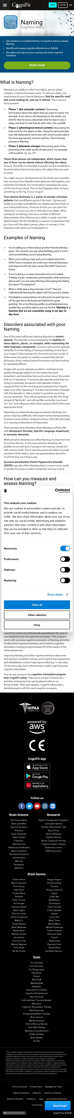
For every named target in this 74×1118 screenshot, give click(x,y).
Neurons (19, 830)
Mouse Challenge (54, 927)
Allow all (37, 604)
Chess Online (19, 879)
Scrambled (19, 937)
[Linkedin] (52, 806)
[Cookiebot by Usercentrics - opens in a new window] (55, 491)
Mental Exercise (36, 1021)
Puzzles (54, 886)
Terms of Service (19, 1087)
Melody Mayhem (19, 944)
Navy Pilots (53, 830)
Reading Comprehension (37, 1031)
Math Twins (54, 920)
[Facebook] (21, 806)
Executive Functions (19, 854)
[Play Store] (37, 776)
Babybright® (37, 983)
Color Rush (19, 948)
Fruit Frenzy (19, 886)
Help (41, 1099)
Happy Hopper (54, 879)
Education (36, 973)
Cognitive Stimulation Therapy (36, 1007)
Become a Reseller (15, 1099)
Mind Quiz (36, 1004)
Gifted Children (36, 1034)
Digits (54, 893)
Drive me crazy (19, 914)
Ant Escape (18, 903)
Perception (19, 865)
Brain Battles (36, 1038)
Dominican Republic (15, 1113)
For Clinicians (36, 966)
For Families (37, 963)
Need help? (60, 1105)
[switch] (65, 559)
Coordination (19, 858)
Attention (18, 868)
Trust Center (37, 1105)
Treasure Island (19, 907)
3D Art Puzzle (18, 951)
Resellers (36, 987)
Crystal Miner (19, 893)
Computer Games (53, 824)
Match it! (19, 920)
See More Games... (54, 951)
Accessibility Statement (56, 1099)
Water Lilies (54, 941)
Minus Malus (54, 924)
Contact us (31, 1099)
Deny (37, 624)
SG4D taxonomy (53, 851)
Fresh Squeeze (54, 910)
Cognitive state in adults (53, 844)
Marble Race (19, 931)
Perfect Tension (54, 931)
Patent (36, 976)
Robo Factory (18, 900)
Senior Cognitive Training (53, 841)
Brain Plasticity (19, 834)
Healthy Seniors (53, 837)
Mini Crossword (18, 883)
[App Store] (37, 767)
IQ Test (36, 1041)
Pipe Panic (19, 890)
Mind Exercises (36, 1010)
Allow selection (37, 614)
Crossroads (54, 903)
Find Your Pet (18, 941)
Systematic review (53, 847)
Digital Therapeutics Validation (53, 820)
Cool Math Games (36, 1027)
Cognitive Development (36, 993)
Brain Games (36, 1017)
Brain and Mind (19, 824)
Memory (19, 861)
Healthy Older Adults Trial (53, 827)
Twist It (54, 937)
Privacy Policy (36, 1087)
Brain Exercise (36, 997)
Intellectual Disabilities (19, 847)
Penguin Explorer (54, 890)
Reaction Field (54, 944)
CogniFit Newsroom (21, 1093)
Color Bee (54, 897)
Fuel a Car (54, 917)
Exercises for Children (36, 990)
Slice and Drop (54, 934)
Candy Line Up (54, 883)
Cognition (19, 841)
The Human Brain (19, 820)
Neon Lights (19, 910)
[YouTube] (37, 806)
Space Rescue (18, 924)
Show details (55, 594)
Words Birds (54, 948)
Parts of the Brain (18, 827)
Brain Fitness (19, 837)
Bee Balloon (54, 900)
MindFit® (36, 980)
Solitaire (19, 897)
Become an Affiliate (52, 1093)
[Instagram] (44, 806)
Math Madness (19, 927)
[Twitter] (29, 806)
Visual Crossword (19, 917)
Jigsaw (54, 914)
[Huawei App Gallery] (37, 785)
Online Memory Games (37, 1024)
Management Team (53, 1087)
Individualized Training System (36, 1000)
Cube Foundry (54, 907)
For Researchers (36, 970)
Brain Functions (19, 851)
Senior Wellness (53, 834)
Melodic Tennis (19, 934)
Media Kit (37, 1093)
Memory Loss (19, 844)
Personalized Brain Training (36, 1014)
